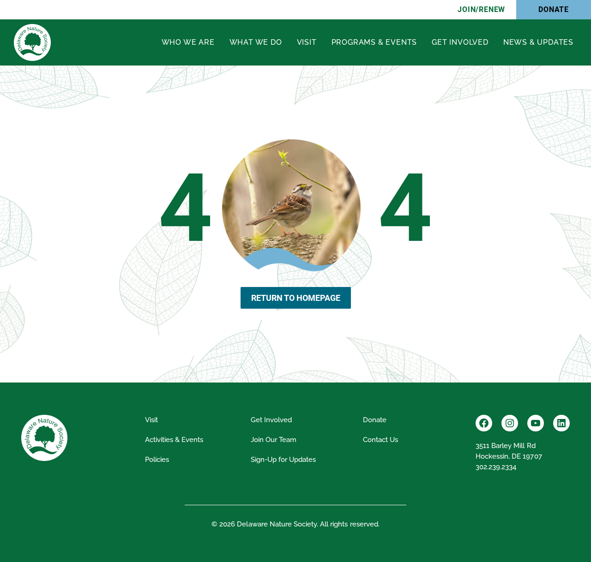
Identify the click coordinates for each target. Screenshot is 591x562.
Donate (553, 9)
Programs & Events (374, 42)
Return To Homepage (295, 298)
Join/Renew (481, 9)
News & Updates (538, 42)
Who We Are (188, 42)
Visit (307, 42)
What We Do (255, 42)
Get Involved (460, 42)
